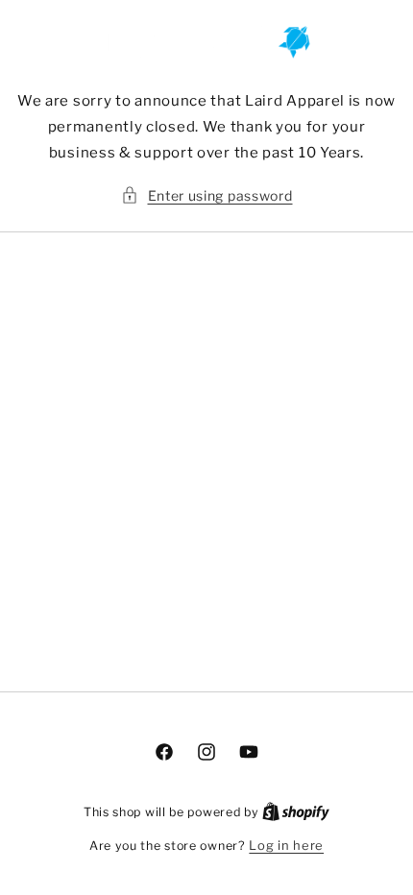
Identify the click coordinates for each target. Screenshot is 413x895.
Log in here (286, 845)
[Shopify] (295, 811)
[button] (207, 195)
